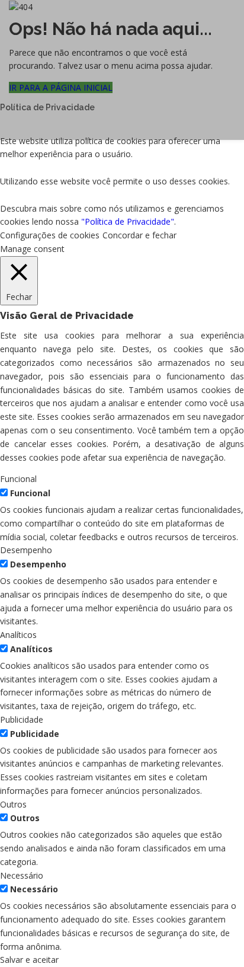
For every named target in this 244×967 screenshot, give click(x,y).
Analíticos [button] (18, 634)
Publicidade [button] (21, 719)
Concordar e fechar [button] (139, 235)
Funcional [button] (18, 478)
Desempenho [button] (26, 550)
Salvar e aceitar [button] (29, 959)
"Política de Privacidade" (127, 221)
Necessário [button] (21, 875)
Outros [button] (13, 804)
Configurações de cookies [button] (49, 235)
